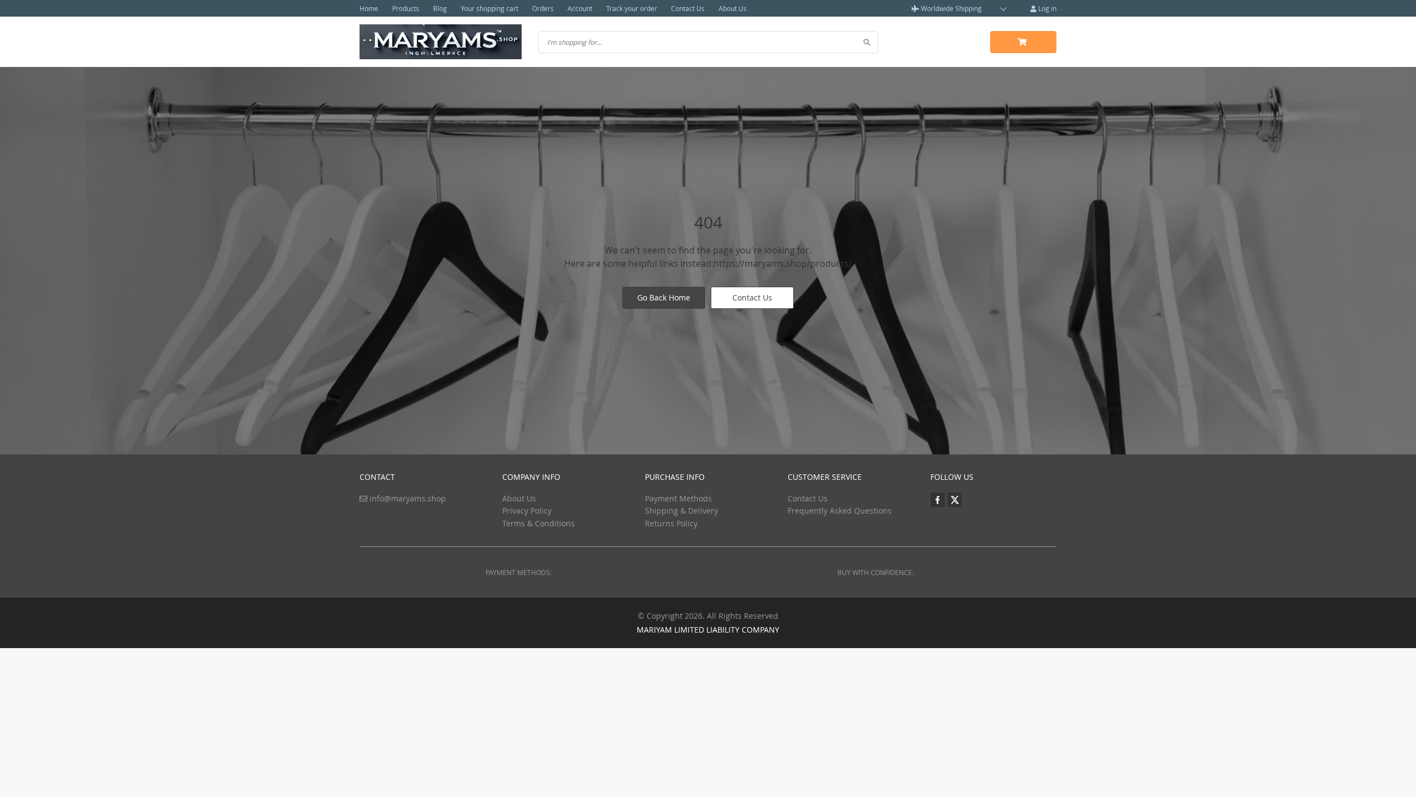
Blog (440, 8)
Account (580, 8)
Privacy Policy (526, 510)
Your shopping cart (489, 8)
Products (405, 8)
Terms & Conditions (538, 523)
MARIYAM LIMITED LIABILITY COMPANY (708, 629)
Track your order (631, 8)
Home (369, 8)
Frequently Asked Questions (840, 510)
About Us (733, 8)
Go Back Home (663, 297)
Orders (543, 8)
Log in (1046, 8)
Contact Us (688, 8)
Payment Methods (678, 498)
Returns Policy (671, 523)
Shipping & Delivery (681, 510)
